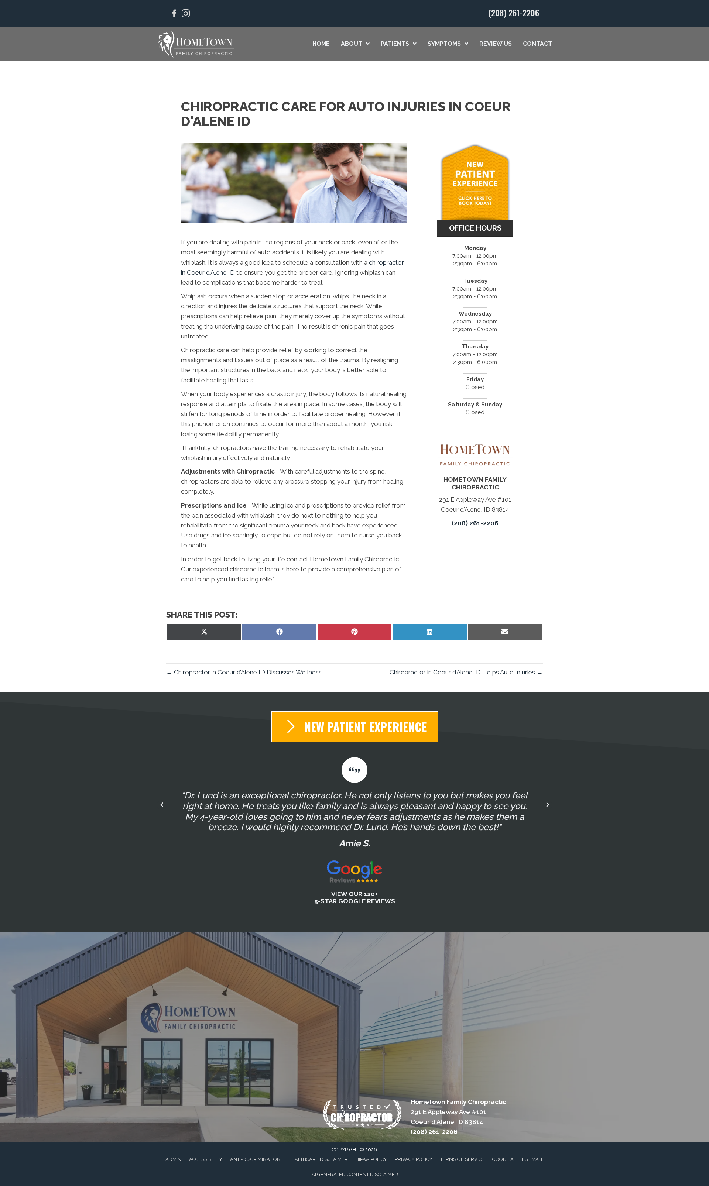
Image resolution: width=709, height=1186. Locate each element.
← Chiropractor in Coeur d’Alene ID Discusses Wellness (244, 672)
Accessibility (205, 1159)
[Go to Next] (547, 805)
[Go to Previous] (161, 805)
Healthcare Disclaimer (318, 1159)
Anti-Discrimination (255, 1159)
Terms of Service (462, 1159)
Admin (173, 1159)
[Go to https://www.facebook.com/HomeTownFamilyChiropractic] (174, 14)
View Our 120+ (354, 894)
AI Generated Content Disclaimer (355, 1174)
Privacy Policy (413, 1159)
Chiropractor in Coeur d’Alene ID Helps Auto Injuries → (466, 672)
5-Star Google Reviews (354, 901)
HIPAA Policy (371, 1159)
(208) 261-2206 (514, 12)
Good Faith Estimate (518, 1159)
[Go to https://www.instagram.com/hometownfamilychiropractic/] (186, 14)
